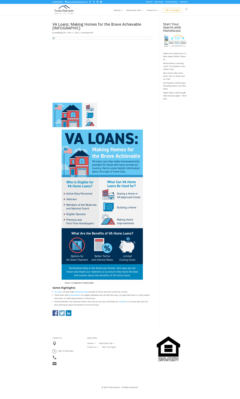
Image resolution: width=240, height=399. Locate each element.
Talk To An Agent (172, 10)
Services (117, 10)
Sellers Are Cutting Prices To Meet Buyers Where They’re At (174, 56)
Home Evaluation (172, 2)
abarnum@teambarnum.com (70, 363)
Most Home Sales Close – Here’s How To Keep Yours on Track (174, 76)
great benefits (75, 295)
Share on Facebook (55, 313)
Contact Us (184, 2)
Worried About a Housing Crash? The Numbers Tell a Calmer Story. (174, 66)
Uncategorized (87, 32)
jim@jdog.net (60, 32)
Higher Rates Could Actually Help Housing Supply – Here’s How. (175, 95)
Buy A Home (159, 2)
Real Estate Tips (133, 10)
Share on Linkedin (68, 313)
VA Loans (58, 292)
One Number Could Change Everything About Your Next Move (174, 86)
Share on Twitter (62, 313)
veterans (122, 301)
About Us (149, 2)
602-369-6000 (64, 357)
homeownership (81, 292)
